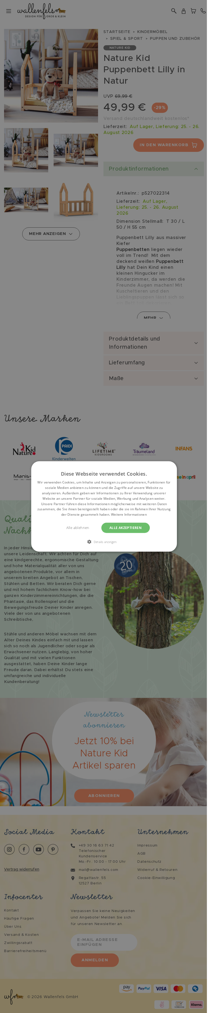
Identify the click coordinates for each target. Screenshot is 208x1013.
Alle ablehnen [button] (77, 527)
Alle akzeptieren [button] (125, 527)
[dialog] (104, 506)
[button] (104, 541)
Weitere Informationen (129, 514)
